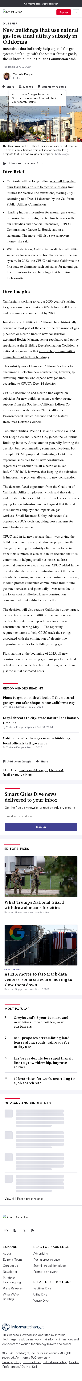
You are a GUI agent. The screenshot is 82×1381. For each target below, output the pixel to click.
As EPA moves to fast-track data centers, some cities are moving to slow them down (38, 979)
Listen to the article (26, 163)
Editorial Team (12, 1259)
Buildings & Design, (33, 770)
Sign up (63, 12)
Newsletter (10, 1272)
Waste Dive (41, 1300)
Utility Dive (40, 1294)
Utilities (26, 774)
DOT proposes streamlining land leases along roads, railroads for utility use (41, 1042)
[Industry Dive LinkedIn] (6, 1230)
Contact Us (10, 1265)
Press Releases (13, 1288)
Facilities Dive (42, 1288)
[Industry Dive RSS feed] (33, 1230)
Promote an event (45, 1272)
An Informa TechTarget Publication (41, 3)
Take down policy (55, 1362)
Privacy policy (11, 1362)
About (7, 1253)
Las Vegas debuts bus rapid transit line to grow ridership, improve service (43, 1062)
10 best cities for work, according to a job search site (44, 1080)
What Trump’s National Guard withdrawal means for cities (34, 904)
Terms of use (32, 1362)
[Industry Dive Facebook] (15, 1230)
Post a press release (30, 1199)
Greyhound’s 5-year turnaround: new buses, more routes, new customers (41, 1022)
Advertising (40, 1253)
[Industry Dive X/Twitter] (24, 1230)
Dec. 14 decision (39, 198)
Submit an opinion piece (49, 1265)
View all (9, 1199)
